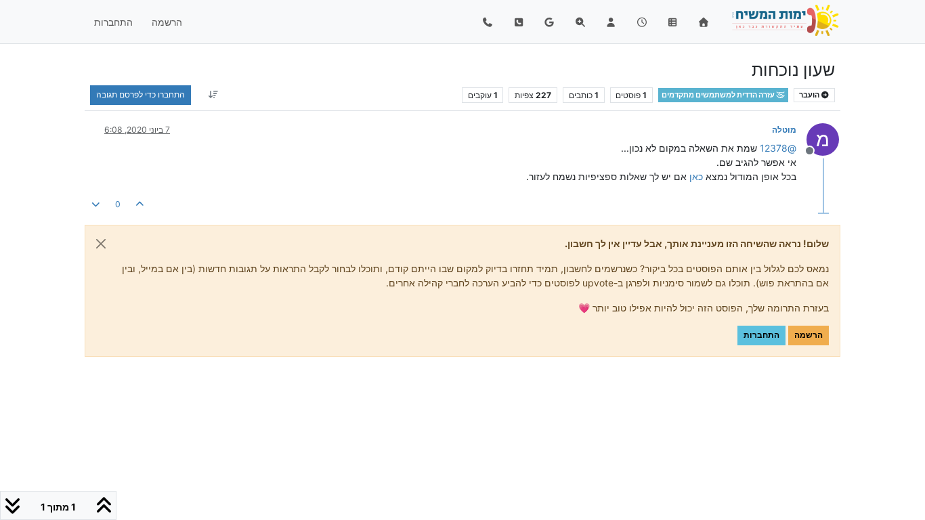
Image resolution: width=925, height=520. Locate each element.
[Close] (100, 243)
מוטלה (784, 130)
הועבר (810, 95)
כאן (696, 176)
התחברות (761, 335)
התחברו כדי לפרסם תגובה (140, 94)
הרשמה (808, 335)
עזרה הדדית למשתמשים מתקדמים (719, 95)
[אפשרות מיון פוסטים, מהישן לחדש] (213, 94)
